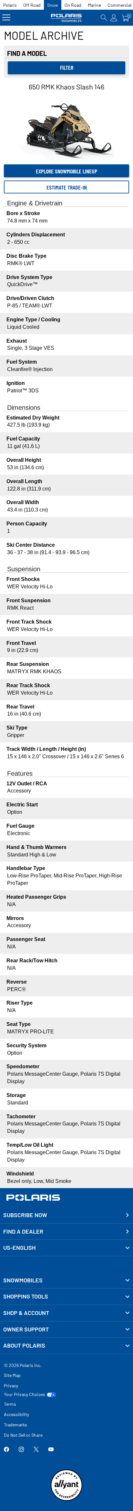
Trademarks (15, 1424)
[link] (66, 1280)
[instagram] (21, 1450)
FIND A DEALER (23, 1231)
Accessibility (16, 1414)
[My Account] (114, 18)
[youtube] (51, 1450)
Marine (94, 5)
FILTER (66, 67)
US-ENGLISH (19, 1247)
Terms (10, 1404)
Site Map (12, 1375)
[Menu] (6, 18)
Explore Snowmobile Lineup (66, 171)
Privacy (11, 1385)
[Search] (104, 18)
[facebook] (6, 1450)
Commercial (119, 5)
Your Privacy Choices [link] (24, 1394)
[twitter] (36, 1450)
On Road (73, 5)
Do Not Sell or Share (23, 1435)
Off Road (32, 5)
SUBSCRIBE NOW (25, 1214)
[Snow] (66, 18)
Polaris (10, 5)
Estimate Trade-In (66, 187)
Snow (52, 5)
